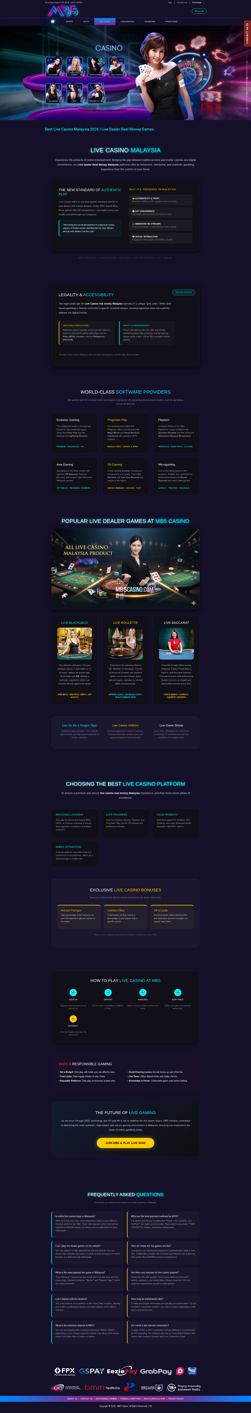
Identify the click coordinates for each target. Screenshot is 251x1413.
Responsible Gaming (106, 1399)
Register (199, 11)
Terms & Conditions (130, 1399)
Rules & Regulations (154, 1399)
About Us (72, 1399)
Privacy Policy (176, 1399)
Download (196, 2)
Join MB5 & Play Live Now (125, 1143)
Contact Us (182, 2)
